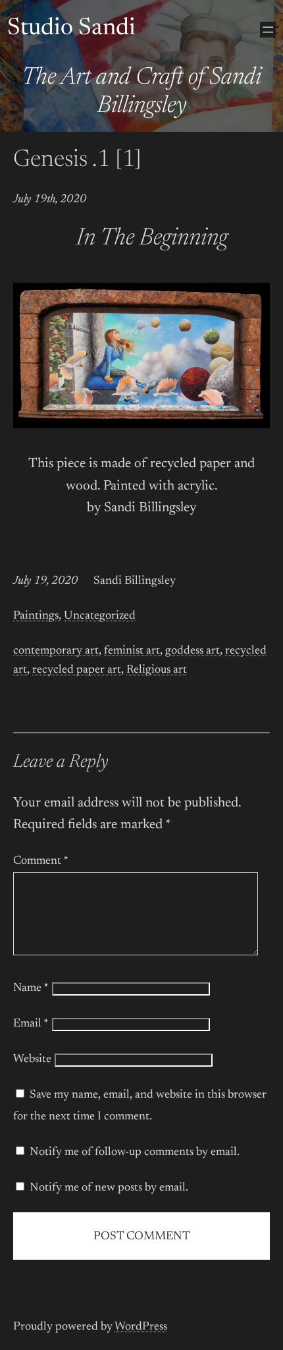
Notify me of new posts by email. (109, 1188)
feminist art (132, 651)
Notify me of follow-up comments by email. (135, 1152)
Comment (40, 861)
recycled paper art (76, 670)
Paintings (36, 616)
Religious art (156, 670)
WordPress (141, 1327)
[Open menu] (268, 30)
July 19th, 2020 (49, 200)
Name (31, 988)
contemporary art (56, 651)
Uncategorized (100, 616)
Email (31, 1024)
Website (32, 1059)
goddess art (192, 651)
